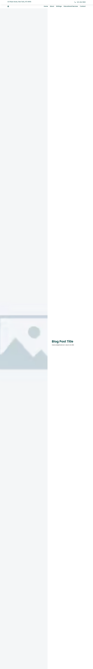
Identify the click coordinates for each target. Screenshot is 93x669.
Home (46, 6)
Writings (59, 6)
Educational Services (71, 6)
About (52, 6)
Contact (83, 6)
